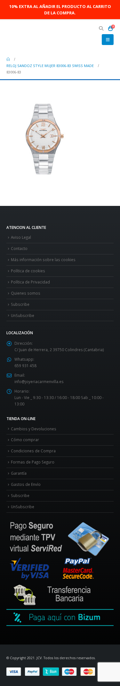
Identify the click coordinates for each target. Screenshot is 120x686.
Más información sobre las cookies (43, 259)
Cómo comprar (25, 439)
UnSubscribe (22, 315)
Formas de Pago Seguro (32, 461)
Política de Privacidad (30, 281)
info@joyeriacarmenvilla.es (39, 381)
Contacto (19, 248)
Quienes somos (25, 293)
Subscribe (20, 304)
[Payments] (60, 671)
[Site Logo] (24, 36)
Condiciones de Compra (33, 450)
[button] (101, 28)
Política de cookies (28, 270)
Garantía (19, 473)
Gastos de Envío (26, 484)
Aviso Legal (21, 237)
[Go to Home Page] (8, 59)
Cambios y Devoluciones (33, 428)
